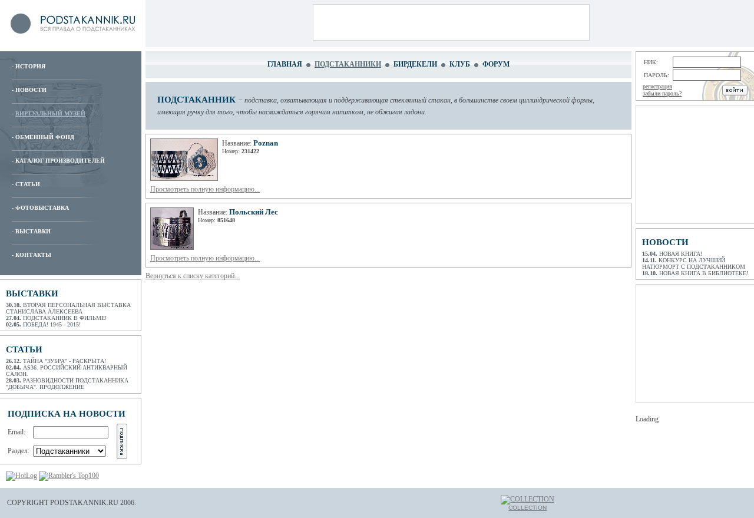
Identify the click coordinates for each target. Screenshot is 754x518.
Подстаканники (348, 64)
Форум (496, 64)
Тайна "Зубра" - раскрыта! (64, 361)
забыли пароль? (662, 93)
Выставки (33, 231)
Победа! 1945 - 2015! (52, 324)
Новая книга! (680, 253)
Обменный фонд (44, 137)
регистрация (657, 86)
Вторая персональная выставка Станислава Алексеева (68, 308)
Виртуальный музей (50, 113)
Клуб (459, 64)
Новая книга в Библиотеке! (703, 273)
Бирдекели (415, 64)
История (30, 66)
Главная (284, 64)
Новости (31, 90)
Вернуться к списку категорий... (192, 276)
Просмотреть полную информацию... (205, 189)
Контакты (33, 255)
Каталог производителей (60, 160)
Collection (527, 507)
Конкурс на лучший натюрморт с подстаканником (693, 263)
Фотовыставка (42, 207)
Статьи (27, 184)
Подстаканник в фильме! (65, 318)
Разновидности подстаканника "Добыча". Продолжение (67, 383)
